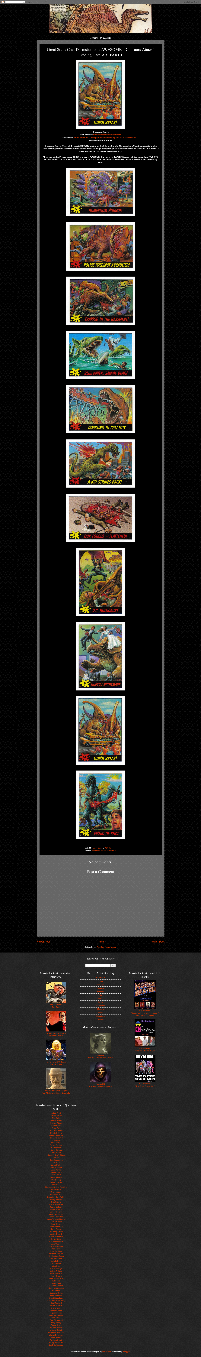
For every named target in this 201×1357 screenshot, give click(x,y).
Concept (100, 985)
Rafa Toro (56, 1281)
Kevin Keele (56, 1239)
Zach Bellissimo (56, 1345)
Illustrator (100, 1006)
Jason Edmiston (56, 1217)
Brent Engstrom (56, 1135)
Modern (100, 1009)
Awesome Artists (99, 851)
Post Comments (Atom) (106, 947)
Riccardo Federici (56, 1286)
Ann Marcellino (56, 1130)
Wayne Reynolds (56, 1335)
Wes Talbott (56, 1338)
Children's (100, 978)
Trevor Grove (56, 1325)
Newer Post (43, 941)
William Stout (56, 1340)
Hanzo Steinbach (56, 1204)
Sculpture (100, 1016)
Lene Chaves (56, 1244)
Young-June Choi (56, 1343)
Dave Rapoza (56, 1172)
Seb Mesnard (56, 1303)
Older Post (158, 941)
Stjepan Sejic (56, 1313)
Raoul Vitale (56, 1283)
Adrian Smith (56, 1116)
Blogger (126, 1352)
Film (100, 995)
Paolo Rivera (56, 1276)
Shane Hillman (56, 1305)
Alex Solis (56, 1118)
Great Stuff (111, 851)
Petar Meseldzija (56, 1278)
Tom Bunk (56, 1318)
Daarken (56, 1158)
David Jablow (56, 1177)
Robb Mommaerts (56, 1288)
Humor (100, 1002)
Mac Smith (56, 1249)
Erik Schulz (56, 1190)
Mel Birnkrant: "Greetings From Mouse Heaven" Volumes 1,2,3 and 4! (145, 1012)
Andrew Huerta (56, 1121)
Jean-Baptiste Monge (56, 1219)
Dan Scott (56, 1162)
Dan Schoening (56, 1160)
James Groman (56, 1209)
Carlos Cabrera (56, 1145)
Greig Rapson (56, 1200)
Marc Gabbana (56, 1251)
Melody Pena (56, 1261)
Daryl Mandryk (56, 1167)
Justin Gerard (56, 1234)
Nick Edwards (56, 1273)
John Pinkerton (56, 1227)
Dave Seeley (56, 1175)
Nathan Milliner (56, 1271)
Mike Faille (56, 1264)
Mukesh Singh (56, 1269)
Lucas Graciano (56, 1246)
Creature (100, 988)
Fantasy (100, 992)
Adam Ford (56, 1113)
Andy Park (56, 1128)
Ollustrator (106, 1352)
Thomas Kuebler (56, 1315)
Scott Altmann (56, 1296)
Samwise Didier (56, 1293)
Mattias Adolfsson (56, 1256)
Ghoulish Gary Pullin (56, 1197)
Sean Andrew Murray (56, 1301)
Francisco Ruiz (56, 1195)
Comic (100, 981)
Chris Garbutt (56, 1150)
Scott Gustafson (56, 1298)
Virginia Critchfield (56, 1333)
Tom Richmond (56, 1320)
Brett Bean (56, 1140)
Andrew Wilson (56, 1123)
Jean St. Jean (56, 1222)
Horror (100, 999)
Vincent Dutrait (56, 1330)
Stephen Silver (56, 1310)
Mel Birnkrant (56, 1259)
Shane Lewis (56, 1308)
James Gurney (56, 1212)
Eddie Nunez (56, 1185)
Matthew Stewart (56, 1254)
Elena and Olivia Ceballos (56, 1187)
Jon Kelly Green (56, 1232)
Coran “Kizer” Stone (56, 1155)
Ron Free (56, 1291)
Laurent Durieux (56, 1241)
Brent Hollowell (56, 1138)
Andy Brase (56, 1126)
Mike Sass (56, 1266)
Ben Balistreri (56, 1133)
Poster (100, 1013)
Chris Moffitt (56, 1153)
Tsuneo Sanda (56, 1328)
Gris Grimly (56, 1202)
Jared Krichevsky (56, 1214)
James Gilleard (56, 1207)
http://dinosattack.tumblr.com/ (107, 135)
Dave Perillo (56, 1170)
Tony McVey (56, 1323)
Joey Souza (56, 1224)
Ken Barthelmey (56, 1236)
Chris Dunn (56, 1148)
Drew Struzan (56, 1182)
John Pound (56, 1229)
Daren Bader (56, 1165)
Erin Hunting (56, 1192)
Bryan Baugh (56, 1143)
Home (101, 941)
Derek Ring (56, 1180)
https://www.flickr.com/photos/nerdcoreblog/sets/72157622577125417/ (106, 138)
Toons (100, 1020)
